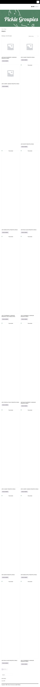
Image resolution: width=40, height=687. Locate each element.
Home (3, 29)
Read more (5, 86)
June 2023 (3, 680)
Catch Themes (18, 684)
